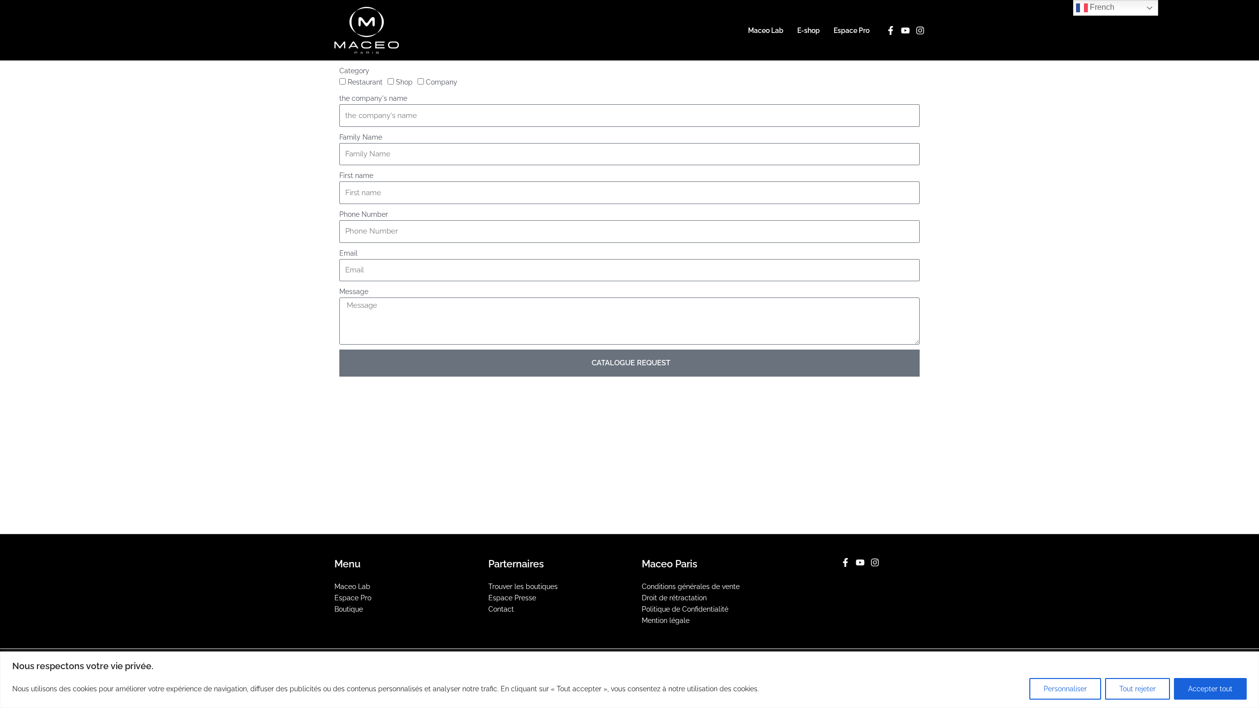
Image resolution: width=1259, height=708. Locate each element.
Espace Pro (851, 30)
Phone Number (363, 214)
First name (356, 175)
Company (441, 82)
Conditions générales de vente (691, 586)
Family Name (360, 137)
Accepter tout (1210, 689)
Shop (404, 82)
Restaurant (365, 82)
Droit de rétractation (674, 598)
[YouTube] (905, 30)
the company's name (373, 98)
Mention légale (665, 620)
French (1101, 7)
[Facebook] (890, 30)
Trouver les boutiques (523, 586)
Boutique (348, 609)
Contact (501, 609)
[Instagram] (920, 30)
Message (353, 291)
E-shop (808, 30)
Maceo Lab (765, 30)
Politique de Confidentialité (685, 609)
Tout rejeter (1137, 689)
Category (354, 71)
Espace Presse (512, 598)
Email (348, 253)
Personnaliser (1065, 689)
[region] (629, 679)
